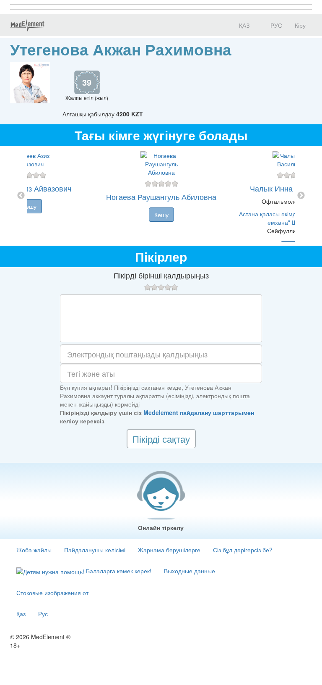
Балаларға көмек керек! (117, 571)
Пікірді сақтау (161, 438)
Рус (43, 613)
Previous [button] (21, 196)
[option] (161, 196)
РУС (275, 25)
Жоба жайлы (34, 550)
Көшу (29, 206)
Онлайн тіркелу (161, 527)
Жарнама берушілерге (169, 550)
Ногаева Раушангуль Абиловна (161, 196)
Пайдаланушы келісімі (94, 550)
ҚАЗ (243, 25)
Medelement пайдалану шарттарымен (198, 412)
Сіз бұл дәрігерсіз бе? (243, 550)
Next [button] (301, 196)
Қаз (21, 613)
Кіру (300, 25)
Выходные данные (189, 571)
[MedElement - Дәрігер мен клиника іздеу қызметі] (27, 25)
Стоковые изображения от (52, 592)
